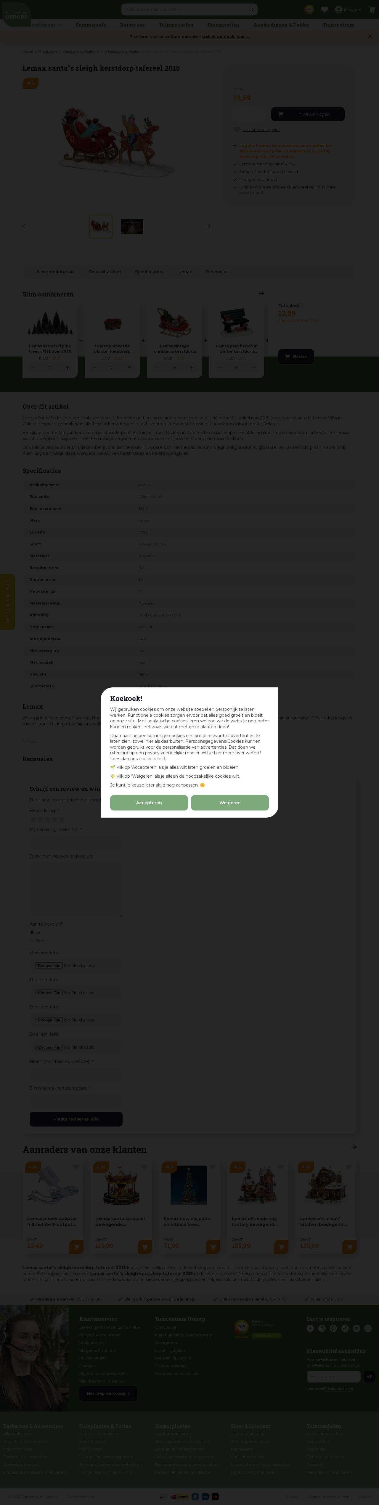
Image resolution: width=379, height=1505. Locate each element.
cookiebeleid (152, 758)
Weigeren (230, 802)
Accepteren (149, 802)
